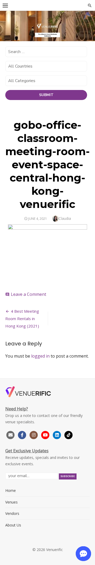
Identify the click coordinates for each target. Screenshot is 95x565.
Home (10, 490)
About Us (13, 525)
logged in (40, 356)
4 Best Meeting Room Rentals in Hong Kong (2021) (22, 318)
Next (88, 29)
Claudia (65, 218)
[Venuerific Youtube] (46, 434)
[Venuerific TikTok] (68, 434)
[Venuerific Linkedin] (57, 434)
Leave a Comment (28, 294)
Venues (11, 502)
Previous (7, 29)
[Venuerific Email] (10, 434)
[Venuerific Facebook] (22, 434)
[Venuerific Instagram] (34, 434)
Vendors (12, 513)
